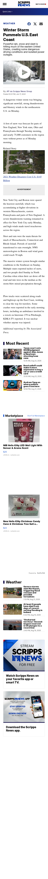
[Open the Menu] (4, 4)
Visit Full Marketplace (36, 416)
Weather (9, 23)
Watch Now (40, 4)
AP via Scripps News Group (19, 91)
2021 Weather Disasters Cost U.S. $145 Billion (22, 178)
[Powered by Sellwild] (41, 573)
